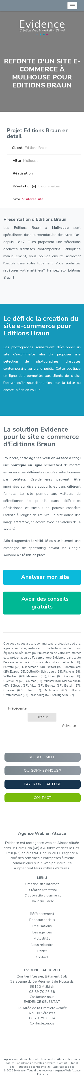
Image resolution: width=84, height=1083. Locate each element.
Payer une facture (42, 784)
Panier (42, 951)
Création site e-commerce (43, 895)
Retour (42, 717)
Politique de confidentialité (33, 1067)
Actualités (42, 938)
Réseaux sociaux (42, 919)
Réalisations (42, 926)
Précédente (17, 708)
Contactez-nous (42, 996)
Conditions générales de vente (36, 1063)
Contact (43, 797)
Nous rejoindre (42, 944)
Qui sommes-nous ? (42, 770)
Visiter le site (32, 199)
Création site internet (42, 884)
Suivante (69, 725)
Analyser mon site (44, 577)
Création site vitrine (43, 890)
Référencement (42, 913)
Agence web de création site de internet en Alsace (35, 1059)
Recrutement (42, 757)
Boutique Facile (43, 901)
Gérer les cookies (63, 1067)
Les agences (42, 932)
